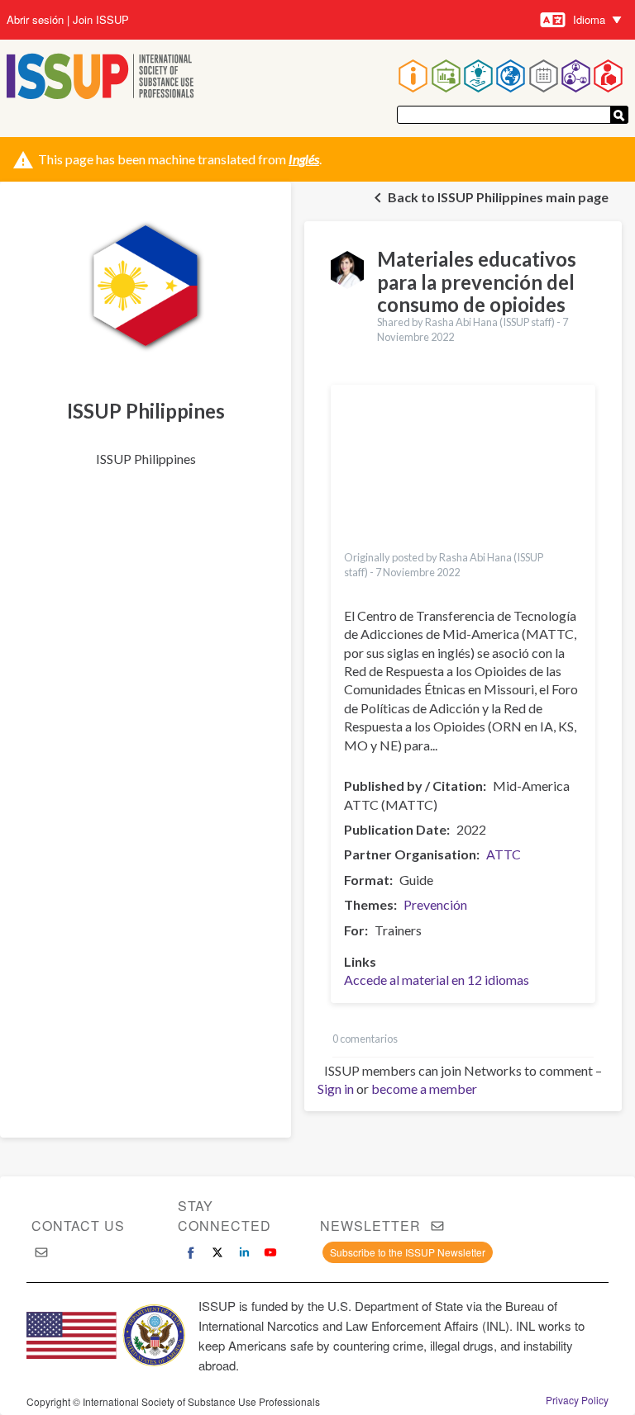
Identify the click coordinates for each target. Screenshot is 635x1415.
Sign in (336, 1088)
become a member (424, 1088)
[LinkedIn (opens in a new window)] (244, 1252)
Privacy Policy (577, 1400)
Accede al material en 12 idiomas (436, 979)
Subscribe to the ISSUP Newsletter (407, 1252)
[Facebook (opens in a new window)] (191, 1252)
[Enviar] (619, 115)
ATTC (503, 854)
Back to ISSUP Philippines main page (498, 197)
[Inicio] (100, 78)
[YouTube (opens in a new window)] (270, 1252)
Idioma (589, 19)
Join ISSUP (101, 19)
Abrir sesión (35, 19)
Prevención (435, 904)
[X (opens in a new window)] (217, 1252)
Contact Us (78, 1225)
